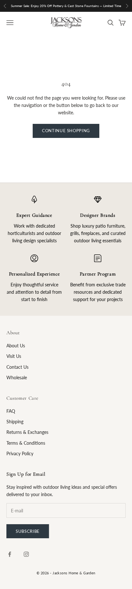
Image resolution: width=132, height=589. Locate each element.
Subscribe (28, 531)
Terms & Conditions (25, 443)
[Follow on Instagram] (26, 554)
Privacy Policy (19, 453)
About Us (15, 345)
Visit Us (13, 356)
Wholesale (16, 377)
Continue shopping (66, 130)
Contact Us (17, 367)
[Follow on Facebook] (9, 554)
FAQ (10, 411)
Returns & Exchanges (27, 432)
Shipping (14, 421)
